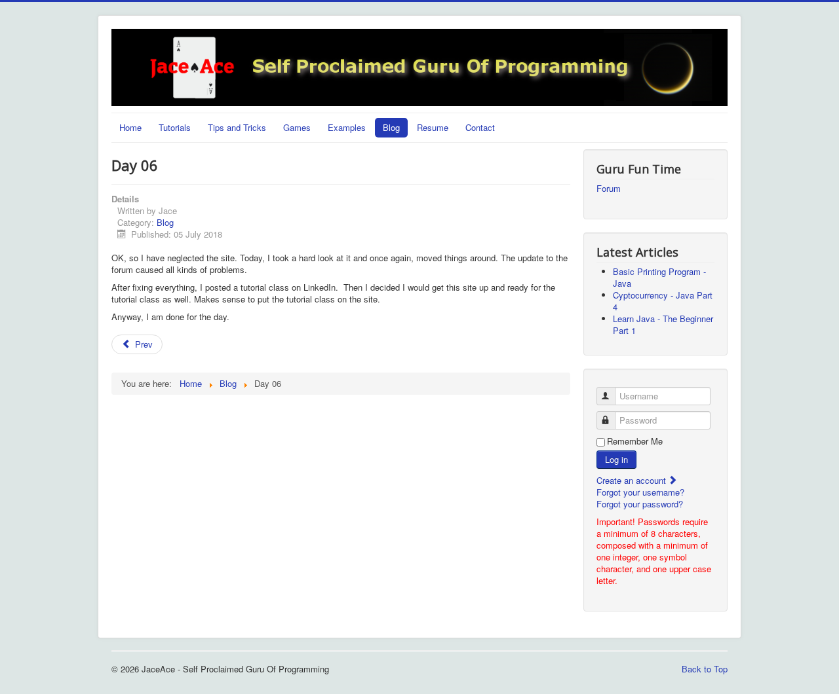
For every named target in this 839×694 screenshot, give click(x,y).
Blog (391, 127)
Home (130, 127)
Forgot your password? (639, 504)
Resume (432, 127)
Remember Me (635, 441)
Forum (608, 188)
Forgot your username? (640, 492)
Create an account (632, 480)
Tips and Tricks (237, 127)
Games (297, 127)
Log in (616, 459)
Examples (347, 127)
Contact (480, 127)
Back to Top (705, 669)
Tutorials (175, 127)
